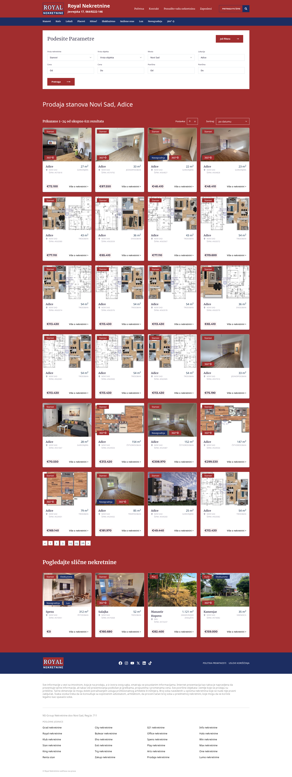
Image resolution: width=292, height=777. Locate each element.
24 (70, 543)
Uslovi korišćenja (239, 663)
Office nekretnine (157, 733)
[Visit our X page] (138, 663)
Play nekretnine (156, 745)
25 (76, 543)
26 (82, 543)
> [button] (88, 543)
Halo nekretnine (208, 733)
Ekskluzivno (108, 21)
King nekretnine (52, 751)
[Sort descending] (195, 121)
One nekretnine (208, 751)
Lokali (69, 21)
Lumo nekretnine (209, 757)
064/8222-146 (94, 11)
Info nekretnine (208, 727)
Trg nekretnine (103, 751)
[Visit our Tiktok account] (150, 663)
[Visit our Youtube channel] (132, 663)
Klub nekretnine (52, 739)
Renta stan (49, 757)
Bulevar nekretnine (106, 733)
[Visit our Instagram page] (126, 663)
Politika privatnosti (214, 663)
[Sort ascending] (190, 121)
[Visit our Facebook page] (120, 663)
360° (169, 21)
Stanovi (47, 21)
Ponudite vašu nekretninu (179, 8)
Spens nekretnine (157, 739)
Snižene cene (127, 21)
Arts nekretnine (156, 751)
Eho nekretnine (104, 739)
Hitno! (93, 21)
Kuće (58, 21)
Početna (139, 8)
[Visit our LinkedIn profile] (144, 663)
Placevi (81, 21)
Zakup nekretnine (105, 757)
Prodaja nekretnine (158, 757)
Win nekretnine (208, 739)
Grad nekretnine (52, 727)
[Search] (245, 8)
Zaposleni (206, 8)
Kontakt (154, 8)
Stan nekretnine (52, 745)
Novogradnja (155, 21)
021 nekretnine (156, 727)
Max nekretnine (208, 745)
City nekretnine (103, 727)
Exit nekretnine (103, 745)
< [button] (45, 543)
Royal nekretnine (52, 733)
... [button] (67, 543)
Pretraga (56, 81)
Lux (141, 21)
